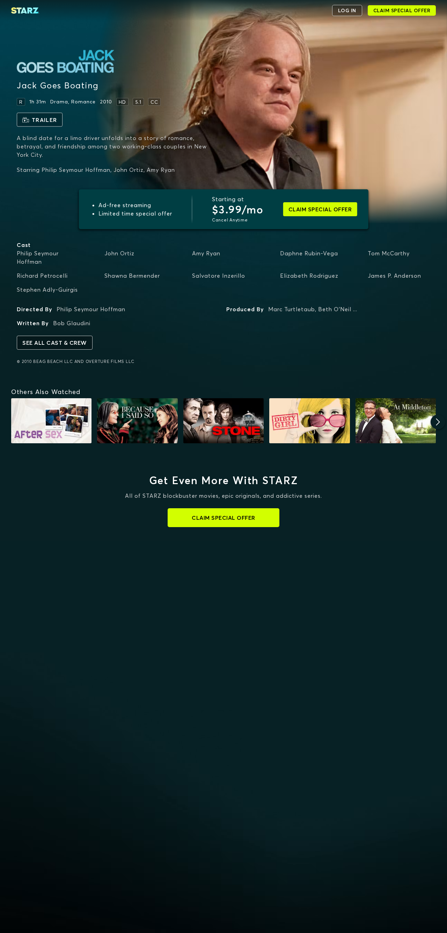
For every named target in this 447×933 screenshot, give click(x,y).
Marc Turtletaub (291, 309)
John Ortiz (119, 253)
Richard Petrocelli (42, 275)
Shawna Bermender (132, 275)
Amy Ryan (206, 253)
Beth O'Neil (334, 309)
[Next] (438, 422)
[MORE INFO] (51, 421)
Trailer (44, 119)
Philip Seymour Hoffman (38, 257)
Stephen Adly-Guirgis (47, 289)
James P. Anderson (394, 275)
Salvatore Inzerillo (218, 275)
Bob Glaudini (71, 323)
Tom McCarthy (389, 253)
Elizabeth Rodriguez (309, 275)
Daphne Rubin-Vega (309, 253)
